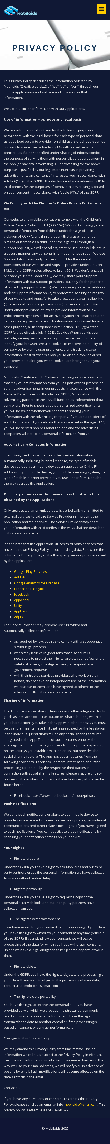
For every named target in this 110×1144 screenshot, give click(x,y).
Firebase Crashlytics (29, 588)
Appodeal (21, 600)
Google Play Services (30, 571)
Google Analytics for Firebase (37, 583)
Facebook (21, 594)
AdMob (19, 577)
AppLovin (21, 611)
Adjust (19, 616)
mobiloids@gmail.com (80, 1104)
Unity (18, 605)
